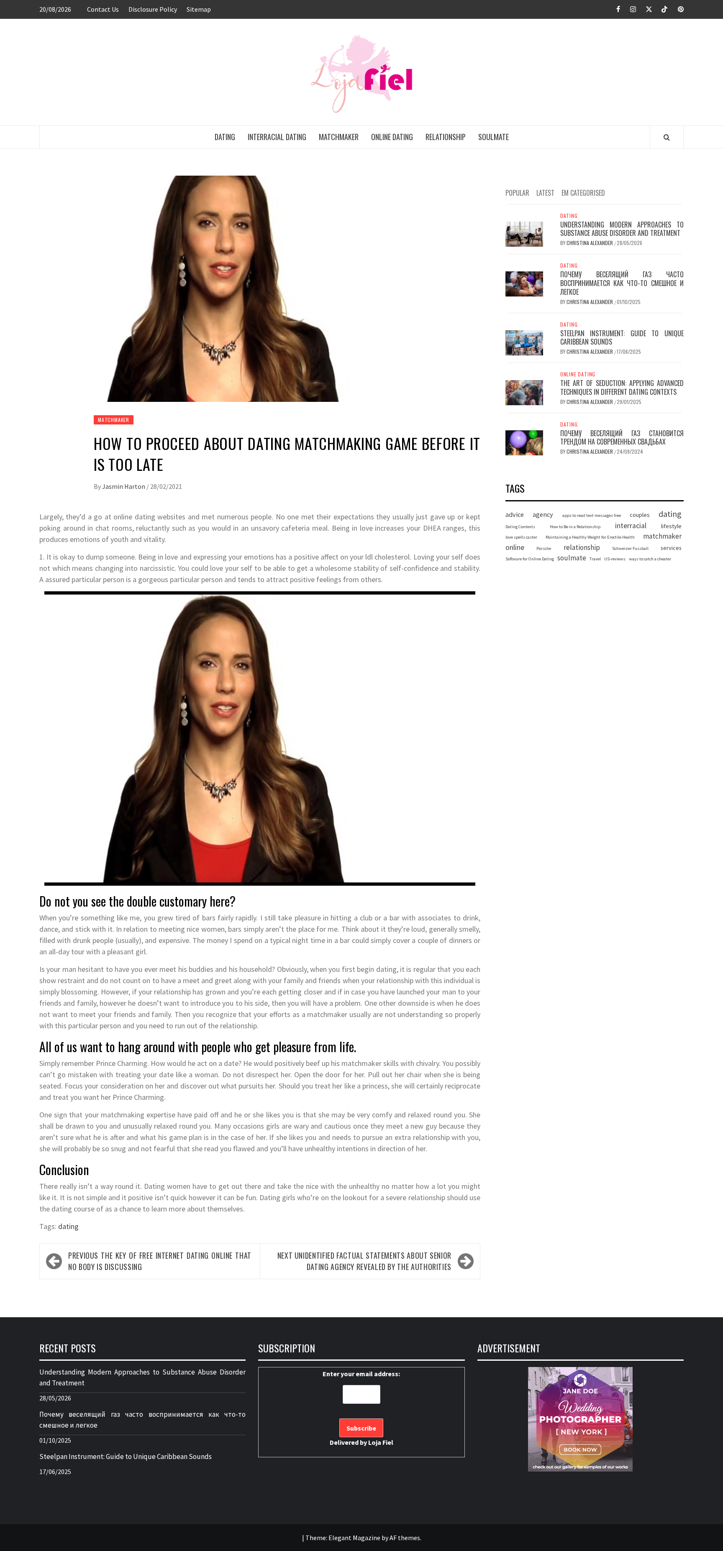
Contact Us (103, 9)
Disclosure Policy (152, 9)
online (514, 547)
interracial (630, 525)
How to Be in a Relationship (575, 526)
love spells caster (521, 537)
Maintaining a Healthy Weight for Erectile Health (590, 537)
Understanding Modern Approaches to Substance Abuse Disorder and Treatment (622, 229)
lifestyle (671, 526)
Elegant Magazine (354, 1537)
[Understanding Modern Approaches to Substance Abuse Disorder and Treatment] (524, 233)
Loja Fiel (380, 1442)
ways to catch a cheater (650, 559)
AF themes (405, 1537)
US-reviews (615, 559)
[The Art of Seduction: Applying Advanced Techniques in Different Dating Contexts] (524, 392)
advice (514, 514)
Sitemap (199, 9)
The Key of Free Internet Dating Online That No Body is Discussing (159, 1261)
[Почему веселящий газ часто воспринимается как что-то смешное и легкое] (524, 283)
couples (640, 515)
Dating (225, 136)
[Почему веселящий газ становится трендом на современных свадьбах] (524, 442)
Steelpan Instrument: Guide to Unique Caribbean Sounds (622, 337)
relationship (582, 547)
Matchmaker (339, 136)
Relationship (446, 136)
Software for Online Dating (529, 559)
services (671, 548)
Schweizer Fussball (630, 548)
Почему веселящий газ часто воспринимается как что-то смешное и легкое (622, 283)
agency (543, 514)
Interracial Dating (277, 136)
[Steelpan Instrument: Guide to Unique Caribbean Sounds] (524, 342)
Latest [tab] (545, 193)
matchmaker (662, 536)
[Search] (667, 137)
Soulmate (493, 136)
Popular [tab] (517, 193)
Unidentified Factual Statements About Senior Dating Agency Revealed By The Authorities (364, 1261)
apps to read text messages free (591, 515)
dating (68, 1226)
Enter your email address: (361, 1408)
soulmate (571, 558)
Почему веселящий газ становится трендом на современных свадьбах (622, 437)
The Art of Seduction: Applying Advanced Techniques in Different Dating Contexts (622, 387)
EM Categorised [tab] (583, 193)
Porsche (543, 548)
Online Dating (392, 136)
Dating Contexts (520, 526)
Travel (595, 559)
